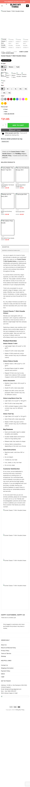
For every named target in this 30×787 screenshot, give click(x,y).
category (20, 153)
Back (6, 111)
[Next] (26, 24)
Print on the (4, 106)
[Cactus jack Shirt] (22, 201)
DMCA (3, 674)
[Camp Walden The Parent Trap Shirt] (7, 174)
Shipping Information (7, 668)
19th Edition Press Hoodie (7, 238)
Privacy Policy (5, 650)
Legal (2, 676)
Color (3, 96)
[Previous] (3, 24)
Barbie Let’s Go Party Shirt (6, 212)
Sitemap (3, 656)
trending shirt (5, 141)
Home (2, 51)
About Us (3, 645)
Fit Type (3, 63)
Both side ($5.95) (9, 114)
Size (2, 85)
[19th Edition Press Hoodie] (7, 227)
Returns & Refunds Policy (8, 647)
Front (6, 109)
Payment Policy (5, 671)
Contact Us (4, 665)
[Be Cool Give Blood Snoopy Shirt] (22, 174)
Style (3, 70)
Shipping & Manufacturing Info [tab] (11, 250)
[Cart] (27, 6)
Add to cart (18, 125)
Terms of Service (6, 653)
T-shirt (15, 51)
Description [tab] (5, 247)
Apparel (8, 51)
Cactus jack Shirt (20, 211)
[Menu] (2, 6)
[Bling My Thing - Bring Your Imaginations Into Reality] (15, 6)
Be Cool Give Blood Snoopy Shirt (20, 185)
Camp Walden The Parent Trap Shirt (7, 185)
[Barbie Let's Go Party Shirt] (7, 201)
